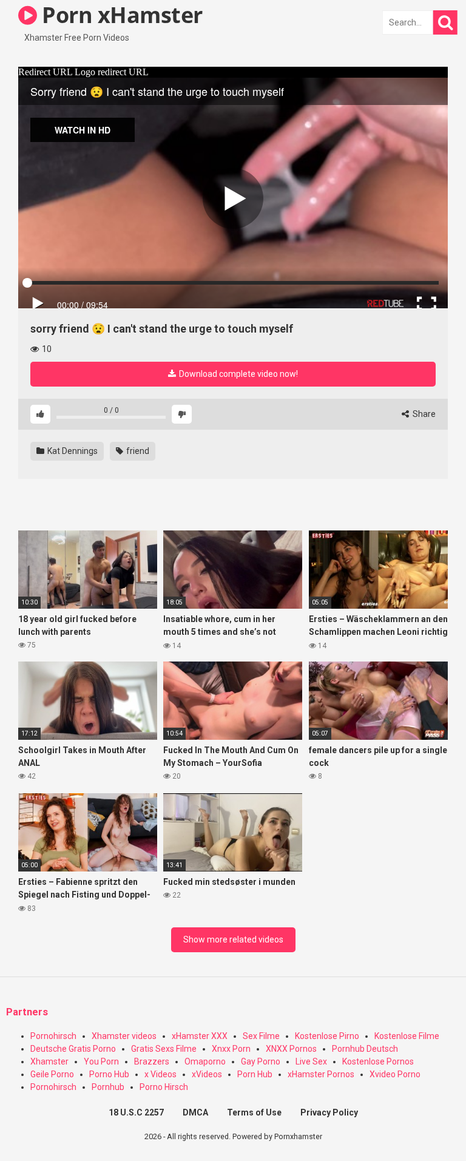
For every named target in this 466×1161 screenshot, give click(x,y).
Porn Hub (254, 1074)
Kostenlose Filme (406, 1036)
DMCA (195, 1112)
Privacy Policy (329, 1112)
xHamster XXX (200, 1036)
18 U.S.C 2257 (136, 1112)
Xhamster (49, 1061)
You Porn (101, 1061)
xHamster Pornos (321, 1074)
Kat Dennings (72, 451)
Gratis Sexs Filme (164, 1049)
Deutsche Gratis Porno (73, 1049)
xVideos (207, 1074)
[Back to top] (425, 1124)
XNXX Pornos (291, 1049)
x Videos (160, 1074)
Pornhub (108, 1087)
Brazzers (151, 1061)
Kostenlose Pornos (378, 1061)
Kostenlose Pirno (327, 1036)
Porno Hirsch (164, 1087)
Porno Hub (109, 1074)
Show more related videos (233, 939)
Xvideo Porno (395, 1074)
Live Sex (311, 1061)
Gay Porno (260, 1061)
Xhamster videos (124, 1036)
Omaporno (205, 1061)
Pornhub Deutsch (365, 1049)
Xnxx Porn (231, 1049)
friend (136, 451)
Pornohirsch (53, 1036)
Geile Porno (52, 1074)
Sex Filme (261, 1036)
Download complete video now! (237, 374)
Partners (27, 1012)
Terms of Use (254, 1112)
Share (423, 414)
